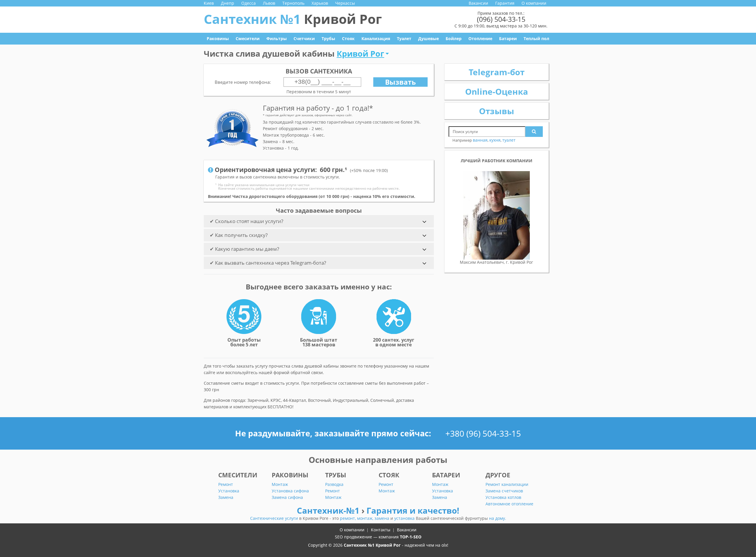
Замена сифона (287, 497)
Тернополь (293, 3)
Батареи (508, 38)
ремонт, (348, 518)
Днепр (227, 3)
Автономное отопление (509, 504)
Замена (225, 497)
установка (405, 518)
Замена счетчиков (504, 491)
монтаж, (365, 518)
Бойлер (454, 38)
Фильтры (276, 38)
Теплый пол (536, 38)
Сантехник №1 (293, 19)
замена (382, 518)
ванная (480, 140)
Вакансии (478, 3)
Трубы (328, 38)
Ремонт (225, 484)
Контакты (380, 530)
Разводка (334, 484)
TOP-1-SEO (410, 537)
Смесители (248, 38)
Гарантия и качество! (412, 510)
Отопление (480, 38)
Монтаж (280, 484)
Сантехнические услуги (274, 518)
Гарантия (504, 3)
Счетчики (304, 38)
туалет (509, 140)
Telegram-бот (496, 72)
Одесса (248, 3)
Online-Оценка (496, 91)
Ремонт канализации (506, 484)
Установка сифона (290, 491)
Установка (228, 491)
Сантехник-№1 (329, 510)
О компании (534, 3)
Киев (209, 3)
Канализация (375, 38)
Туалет (404, 38)
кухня (495, 140)
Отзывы (496, 111)
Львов (269, 3)
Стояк (348, 38)
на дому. (497, 518)
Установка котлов (503, 497)
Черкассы (345, 3)
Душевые (428, 38)
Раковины (218, 38)
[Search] (534, 131)
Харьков (320, 3)
